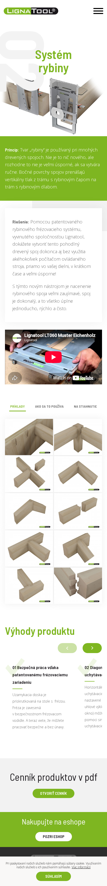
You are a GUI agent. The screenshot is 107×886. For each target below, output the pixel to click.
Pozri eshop (53, 836)
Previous (67, 648)
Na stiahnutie (85, 406)
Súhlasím (53, 876)
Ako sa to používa (49, 406)
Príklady (17, 406)
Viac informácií (81, 867)
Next (92, 648)
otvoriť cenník (53, 793)
